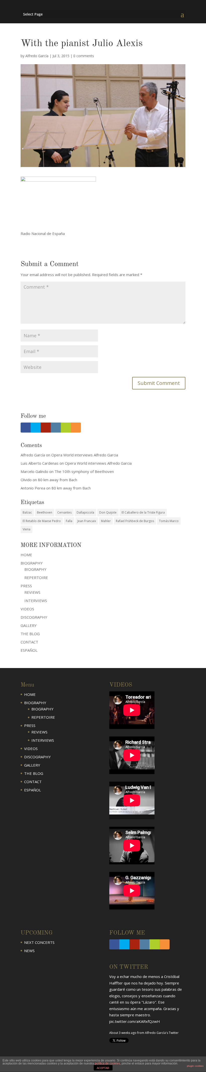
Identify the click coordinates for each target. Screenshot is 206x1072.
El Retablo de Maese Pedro (42, 521)
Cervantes (64, 512)
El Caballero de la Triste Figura (143, 512)
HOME (26, 554)
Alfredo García (36, 55)
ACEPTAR (103, 1067)
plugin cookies (195, 1065)
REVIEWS (32, 592)
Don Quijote (108, 512)
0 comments (83, 55)
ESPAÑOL (29, 650)
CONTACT (29, 641)
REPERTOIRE (36, 577)
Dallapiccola (85, 512)
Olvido (26, 479)
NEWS (29, 950)
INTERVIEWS (35, 600)
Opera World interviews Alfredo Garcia (84, 454)
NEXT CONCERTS (39, 942)
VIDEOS (27, 608)
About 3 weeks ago (122, 1010)
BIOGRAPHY (35, 569)
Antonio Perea (33, 487)
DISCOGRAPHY (34, 617)
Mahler (106, 521)
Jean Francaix (86, 521)
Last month (117, 1036)
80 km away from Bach (57, 479)
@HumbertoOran (124, 1024)
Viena (26, 529)
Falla (69, 521)
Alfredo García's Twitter (162, 1010)
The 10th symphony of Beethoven (84, 471)
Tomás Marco (169, 521)
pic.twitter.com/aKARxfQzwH (134, 999)
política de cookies (107, 1063)
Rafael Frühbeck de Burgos (135, 521)
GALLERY (29, 625)
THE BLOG (30, 633)
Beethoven (44, 512)
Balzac (27, 512)
